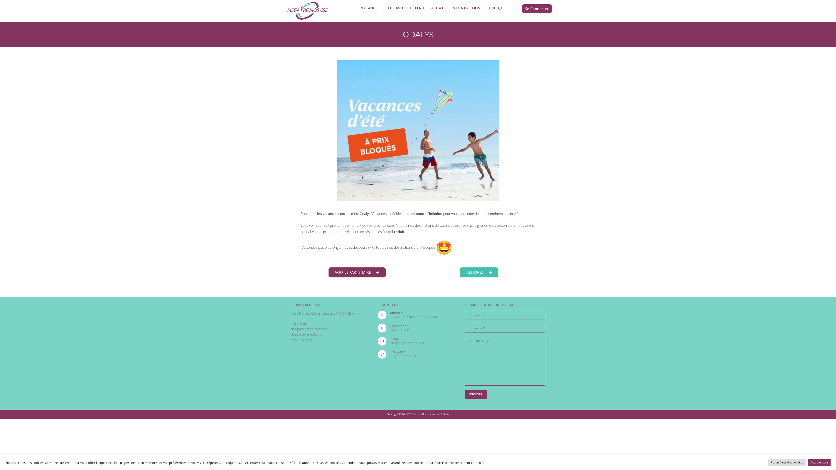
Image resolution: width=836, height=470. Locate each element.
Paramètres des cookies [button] (787, 462)
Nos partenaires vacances (309, 329)
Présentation (299, 323)
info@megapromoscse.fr (407, 343)
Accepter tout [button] (819, 462)
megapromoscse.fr (403, 356)
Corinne (444, 414)
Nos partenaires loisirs (306, 334)
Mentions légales (302, 340)
